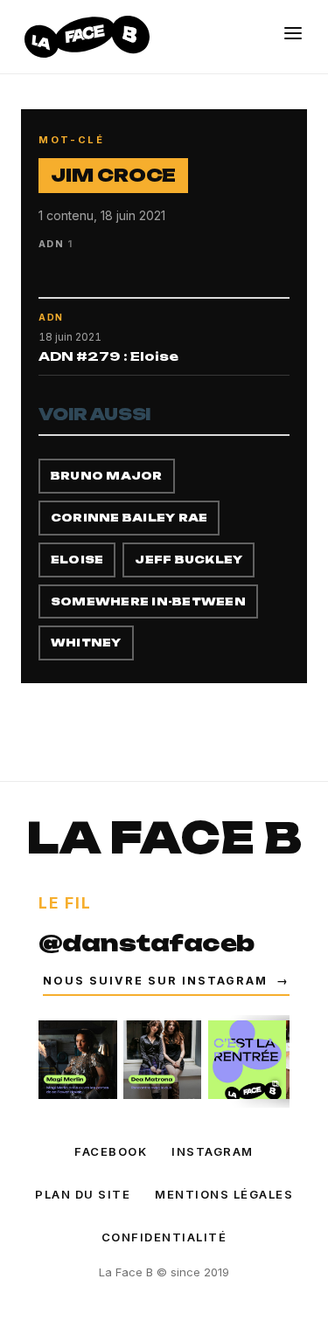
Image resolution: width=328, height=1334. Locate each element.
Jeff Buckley (188, 559)
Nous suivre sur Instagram (166, 980)
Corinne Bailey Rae (129, 517)
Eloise (77, 559)
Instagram (212, 1151)
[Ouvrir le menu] (293, 33)
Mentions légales (224, 1194)
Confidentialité (164, 1237)
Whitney (86, 642)
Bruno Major (107, 475)
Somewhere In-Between (148, 601)
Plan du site (82, 1194)
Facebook (110, 1151)
